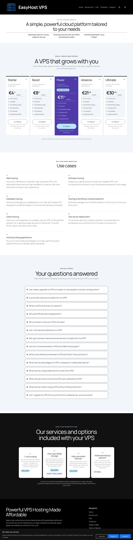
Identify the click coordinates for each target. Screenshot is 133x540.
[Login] (119, 7)
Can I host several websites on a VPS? (45, 330)
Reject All (113, 536)
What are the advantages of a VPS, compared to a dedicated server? (59, 362)
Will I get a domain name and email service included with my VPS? (57, 338)
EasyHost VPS (32, 7)
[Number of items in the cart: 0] (125, 7)
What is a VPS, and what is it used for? (45, 305)
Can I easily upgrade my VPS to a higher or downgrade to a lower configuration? (64, 289)
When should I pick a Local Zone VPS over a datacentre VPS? (55, 379)
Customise (102, 536)
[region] (66, 534)
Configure (17, 122)
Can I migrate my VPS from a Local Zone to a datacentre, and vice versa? (61, 395)
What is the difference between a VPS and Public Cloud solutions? (58, 354)
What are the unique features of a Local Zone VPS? (51, 370)
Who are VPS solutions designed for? (45, 314)
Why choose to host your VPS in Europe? (47, 322)
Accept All (125, 536)
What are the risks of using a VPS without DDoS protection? (55, 387)
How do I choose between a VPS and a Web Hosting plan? (54, 346)
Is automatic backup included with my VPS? (48, 297)
